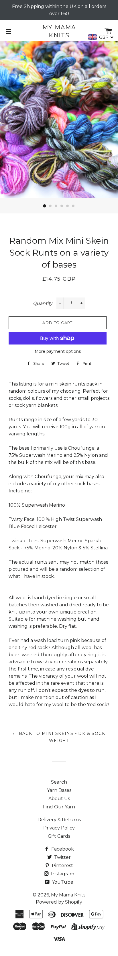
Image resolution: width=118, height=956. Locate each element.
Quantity (42, 303)
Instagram (62, 873)
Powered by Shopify (59, 902)
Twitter (62, 857)
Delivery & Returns (59, 819)
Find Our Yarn (59, 807)
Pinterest (62, 865)
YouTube (62, 882)
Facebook (62, 849)
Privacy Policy (59, 828)
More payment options (58, 351)
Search (59, 782)
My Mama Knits (59, 31)
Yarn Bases (59, 790)
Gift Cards (59, 836)
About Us (59, 798)
